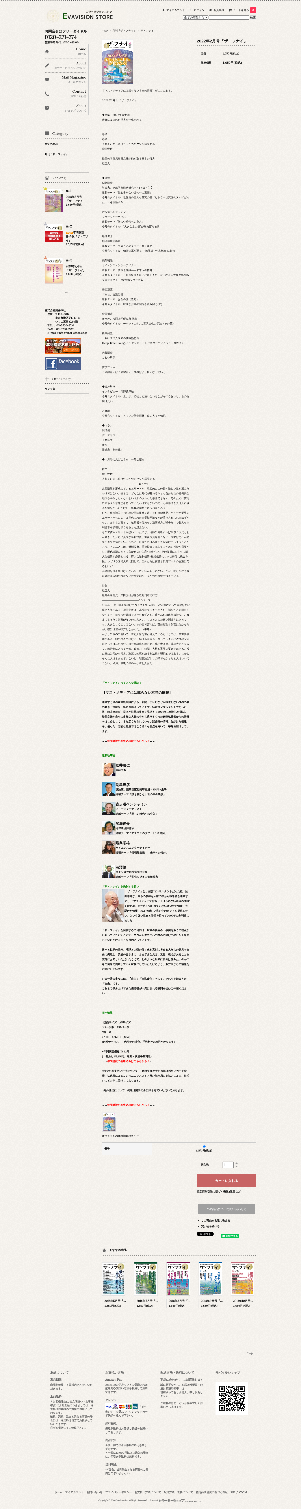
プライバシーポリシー (118, 1492)
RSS (232, 1492)
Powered (153, 1500)
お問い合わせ (94, 1492)
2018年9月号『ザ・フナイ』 (219, 1301)
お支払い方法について (148, 1492)
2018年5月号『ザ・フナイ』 (122, 1301)
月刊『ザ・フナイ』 (124, 30)
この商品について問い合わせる (226, 1209)
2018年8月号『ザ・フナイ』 (187, 1301)
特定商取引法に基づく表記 (212, 1492)
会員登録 (219, 10)
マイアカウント (175, 10)
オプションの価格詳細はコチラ (120, 1136)
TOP (105, 30)
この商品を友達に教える (215, 1220)
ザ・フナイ (147, 30)
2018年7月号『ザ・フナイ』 (155, 1301)
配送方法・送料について (178, 1492)
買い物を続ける (210, 1226)
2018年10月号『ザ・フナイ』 (252, 1301)
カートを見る (243, 10)
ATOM (242, 1492)
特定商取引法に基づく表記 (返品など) (219, 1191)
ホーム (58, 1492)
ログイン (199, 10)
